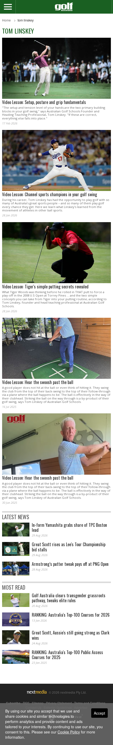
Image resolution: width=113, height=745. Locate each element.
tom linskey (26, 20)
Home (6, 20)
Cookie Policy (69, 732)
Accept (99, 713)
